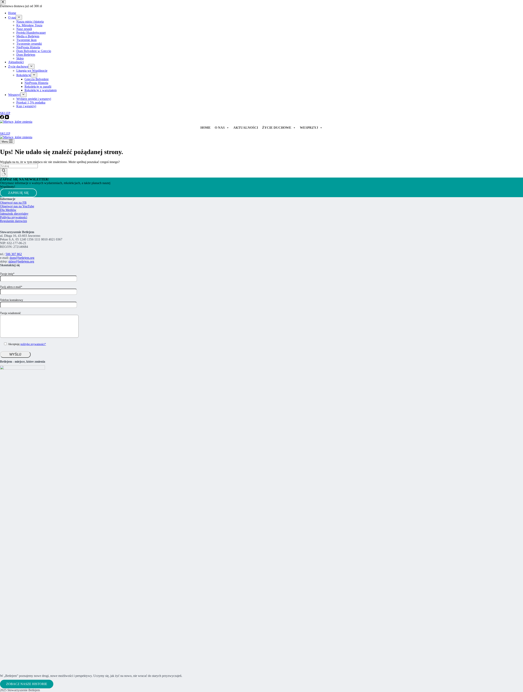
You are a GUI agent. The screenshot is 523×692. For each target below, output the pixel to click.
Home (205, 127)
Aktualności (245, 127)
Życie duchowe (276, 127)
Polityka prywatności (13, 217)
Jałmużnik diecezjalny (14, 213)
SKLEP (5, 133)
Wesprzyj (309, 127)
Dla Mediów (8, 210)
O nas (220, 127)
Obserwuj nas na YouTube (17, 206)
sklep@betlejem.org (21, 261)
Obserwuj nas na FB (13, 202)
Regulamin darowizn (13, 221)
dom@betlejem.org (22, 257)
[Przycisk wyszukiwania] (3, 173)
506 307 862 (14, 254)
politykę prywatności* (33, 344)
